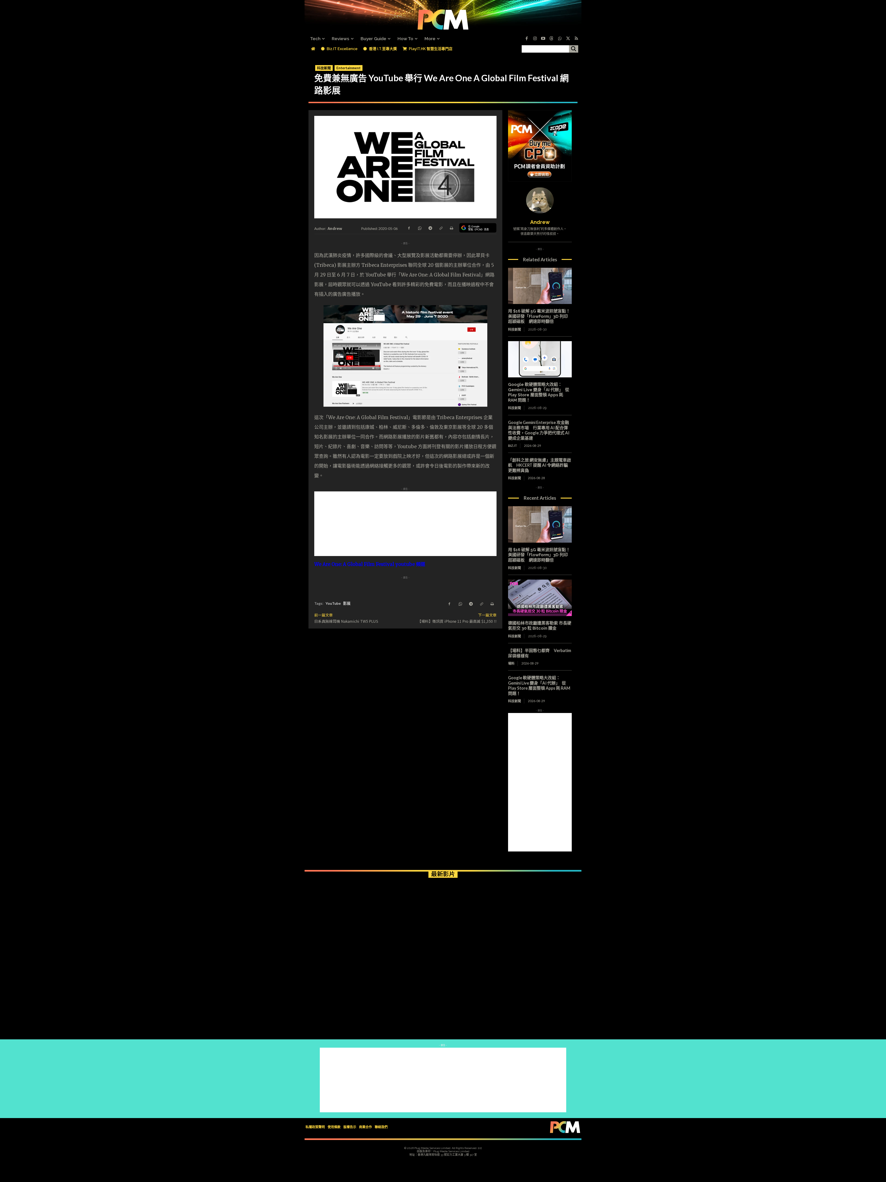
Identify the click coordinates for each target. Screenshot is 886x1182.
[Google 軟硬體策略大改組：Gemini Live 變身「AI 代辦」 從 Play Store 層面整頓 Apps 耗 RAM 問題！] (540, 359)
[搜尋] (573, 49)
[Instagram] (535, 39)
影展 (346, 603)
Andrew (335, 228)
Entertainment (348, 68)
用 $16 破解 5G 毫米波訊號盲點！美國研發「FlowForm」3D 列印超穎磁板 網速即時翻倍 (539, 316)
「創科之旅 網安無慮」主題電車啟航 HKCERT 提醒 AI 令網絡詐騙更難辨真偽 (539, 465)
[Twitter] (568, 39)
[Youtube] (543, 39)
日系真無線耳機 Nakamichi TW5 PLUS (346, 621)
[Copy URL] (440, 227)
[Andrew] (540, 200)
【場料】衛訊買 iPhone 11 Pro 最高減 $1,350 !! (457, 621)
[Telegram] (430, 227)
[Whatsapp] (560, 39)
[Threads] (551, 39)
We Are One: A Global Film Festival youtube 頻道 (369, 564)
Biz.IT (512, 446)
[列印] (451, 227)
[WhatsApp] (419, 227)
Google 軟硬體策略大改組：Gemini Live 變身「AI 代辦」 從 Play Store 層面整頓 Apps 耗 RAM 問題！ (538, 392)
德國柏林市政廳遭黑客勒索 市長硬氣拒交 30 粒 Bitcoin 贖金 (539, 626)
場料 (511, 663)
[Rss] (576, 39)
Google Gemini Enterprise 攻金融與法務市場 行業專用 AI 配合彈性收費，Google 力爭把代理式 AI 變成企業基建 (538, 430)
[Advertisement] (405, 523)
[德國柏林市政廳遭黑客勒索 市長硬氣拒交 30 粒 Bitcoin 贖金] (540, 598)
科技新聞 (324, 68)
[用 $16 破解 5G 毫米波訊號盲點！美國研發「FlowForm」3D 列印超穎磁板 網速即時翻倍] (540, 286)
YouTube (333, 603)
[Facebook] (526, 39)
